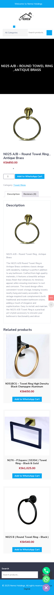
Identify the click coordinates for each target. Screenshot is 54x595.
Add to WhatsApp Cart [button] (27, 399)
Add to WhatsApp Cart (29, 176)
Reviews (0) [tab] (30, 194)
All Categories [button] (11, 32)
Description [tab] (13, 194)
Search (49, 32)
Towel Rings (19, 185)
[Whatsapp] (46, 579)
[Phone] (46, 570)
